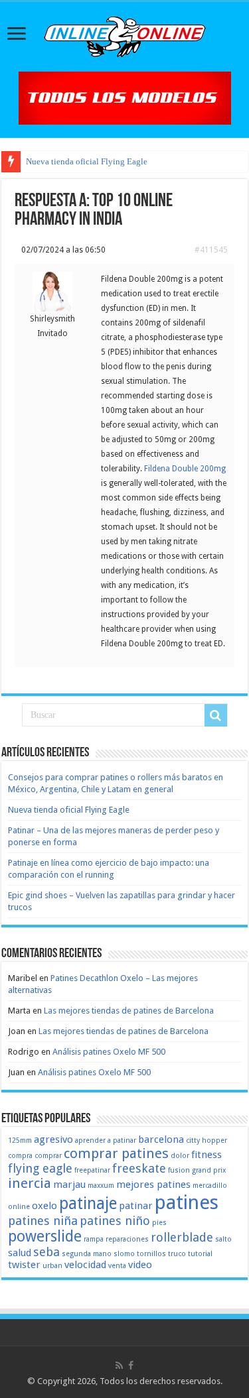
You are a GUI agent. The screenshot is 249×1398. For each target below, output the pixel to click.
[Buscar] (216, 715)
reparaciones (127, 1239)
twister (24, 1265)
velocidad (85, 1265)
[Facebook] (131, 1365)
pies (159, 1222)
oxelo (44, 1206)
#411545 (211, 250)
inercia (29, 1183)
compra (20, 1155)
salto (223, 1239)
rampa (94, 1239)
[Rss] (119, 1365)
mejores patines (153, 1185)
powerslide (45, 1236)
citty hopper (206, 1140)
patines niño (115, 1221)
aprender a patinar (105, 1140)
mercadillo (210, 1185)
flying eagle (40, 1168)
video (140, 1265)
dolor (180, 1155)
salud (19, 1253)
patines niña (43, 1221)
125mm (20, 1140)
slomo (124, 1254)
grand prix (209, 1170)
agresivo (53, 1139)
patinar (136, 1206)
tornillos (151, 1254)
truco (177, 1254)
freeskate (139, 1168)
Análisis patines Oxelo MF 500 (108, 1052)
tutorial (200, 1254)
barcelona (161, 1139)
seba (46, 1252)
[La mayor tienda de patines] (125, 97)
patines (186, 1202)
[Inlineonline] (125, 34)
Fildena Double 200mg (185, 468)
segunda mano (87, 1254)
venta (117, 1265)
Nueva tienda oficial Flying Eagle (86, 161)
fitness (206, 1155)
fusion (179, 1170)
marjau (69, 1185)
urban (52, 1265)
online (19, 1206)
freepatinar (92, 1170)
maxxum (101, 1185)
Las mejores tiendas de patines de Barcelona (129, 1011)
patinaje (88, 1203)
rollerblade (182, 1237)
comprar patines (116, 1153)
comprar (48, 1155)
